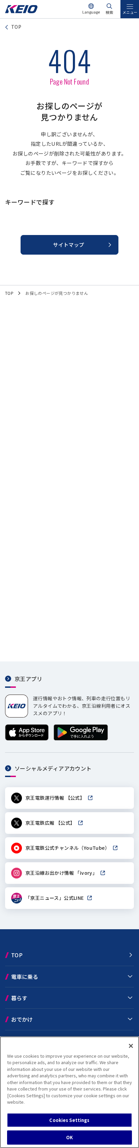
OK (69, 1137)
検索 (109, 12)
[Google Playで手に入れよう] (81, 738)
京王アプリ (28, 679)
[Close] (130, 1045)
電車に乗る (24, 977)
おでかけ (22, 1019)
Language (91, 12)
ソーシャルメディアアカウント (53, 768)
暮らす (19, 998)
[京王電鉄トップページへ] (21, 11)
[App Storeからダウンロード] (27, 738)
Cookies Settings (69, 1120)
